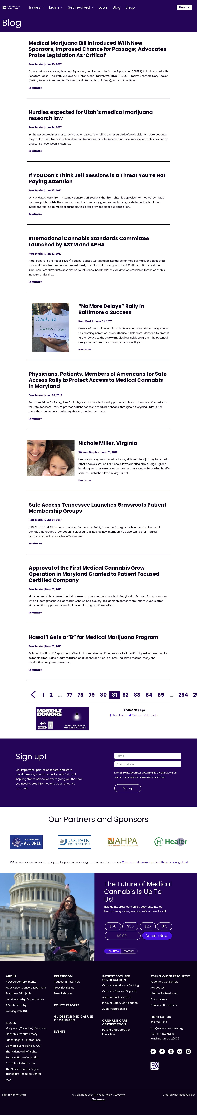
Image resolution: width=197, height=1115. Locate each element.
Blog (116, 7)
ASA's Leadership (16, 1005)
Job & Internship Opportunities (25, 999)
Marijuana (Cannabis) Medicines (26, 1028)
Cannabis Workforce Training (120, 985)
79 (92, 694)
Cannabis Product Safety (21, 1034)
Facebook (119, 715)
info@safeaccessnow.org (166, 1028)
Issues (35, 7)
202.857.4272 (158, 1022)
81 (114, 694)
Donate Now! (157, 935)
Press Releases (63, 993)
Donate (184, 7)
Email (22, 1094)
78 (81, 694)
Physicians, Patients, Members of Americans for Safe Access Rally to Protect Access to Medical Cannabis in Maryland (98, 380)
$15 (165, 926)
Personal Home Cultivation (22, 1057)
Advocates (157, 987)
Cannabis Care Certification (114, 1022)
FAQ (8, 1079)
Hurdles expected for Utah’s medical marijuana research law (91, 115)
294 (183, 694)
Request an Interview (67, 982)
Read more (35, 87)
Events (59, 1031)
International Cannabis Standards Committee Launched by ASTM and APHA (89, 241)
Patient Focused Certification (116, 978)
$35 (130, 926)
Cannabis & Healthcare (20, 1063)
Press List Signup (64, 987)
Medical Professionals (164, 993)
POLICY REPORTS (66, 1005)
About (11, 976)
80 (103, 694)
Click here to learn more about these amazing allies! (155, 862)
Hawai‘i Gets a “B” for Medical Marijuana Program (94, 637)
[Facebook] (162, 1051)
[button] (16, 842)
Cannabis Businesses (163, 1005)
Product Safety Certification (120, 1003)
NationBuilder (187, 1094)
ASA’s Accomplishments (21, 982)
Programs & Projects (18, 993)
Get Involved (79, 7)
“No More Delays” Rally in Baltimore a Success (111, 309)
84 (149, 694)
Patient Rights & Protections (23, 1040)
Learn (54, 7)
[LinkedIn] (188, 1051)
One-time (113, 951)
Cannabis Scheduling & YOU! (23, 1046)
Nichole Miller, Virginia (107, 443)
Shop (130, 7)
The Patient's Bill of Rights (21, 1051)
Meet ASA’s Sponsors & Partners (26, 987)
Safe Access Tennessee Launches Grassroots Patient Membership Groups (97, 508)
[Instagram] (171, 1051)
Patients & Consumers (164, 982)
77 (69, 694)
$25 (147, 926)
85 (160, 694)
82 (125, 694)
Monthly (129, 951)
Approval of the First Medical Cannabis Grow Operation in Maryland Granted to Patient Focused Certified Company (94, 574)
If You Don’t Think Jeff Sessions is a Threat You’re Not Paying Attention (97, 178)
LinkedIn (152, 715)
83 (137, 694)
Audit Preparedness (114, 1009)
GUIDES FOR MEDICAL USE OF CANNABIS (73, 1018)
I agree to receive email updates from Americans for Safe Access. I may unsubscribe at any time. (145, 775)
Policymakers (158, 999)
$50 (112, 926)
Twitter (136, 715)
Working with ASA (16, 1011)
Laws (103, 7)
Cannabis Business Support (119, 991)
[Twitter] (153, 1051)
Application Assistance (116, 997)
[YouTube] (180, 1051)
